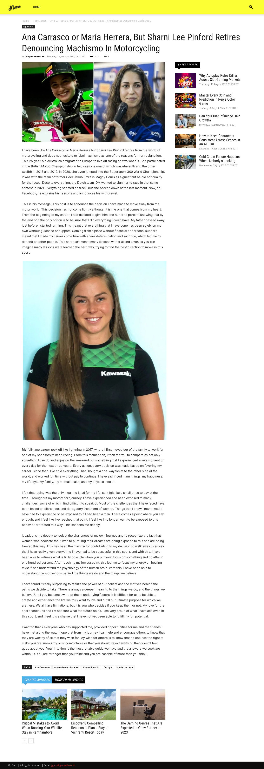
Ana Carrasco (42, 667)
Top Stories (39, 20)
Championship (91, 667)
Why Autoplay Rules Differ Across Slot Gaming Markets (219, 77)
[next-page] (31, 740)
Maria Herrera (125, 667)
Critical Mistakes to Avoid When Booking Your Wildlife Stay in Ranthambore (42, 727)
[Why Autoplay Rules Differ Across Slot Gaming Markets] (185, 80)
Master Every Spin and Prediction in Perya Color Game (217, 99)
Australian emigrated (66, 667)
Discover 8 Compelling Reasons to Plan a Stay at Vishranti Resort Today (89, 727)
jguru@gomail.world (63, 765)
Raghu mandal (35, 56)
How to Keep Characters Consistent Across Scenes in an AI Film (219, 140)
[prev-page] (24, 740)
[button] (251, 7)
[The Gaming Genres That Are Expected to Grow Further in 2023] (142, 704)
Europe (108, 667)
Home (37, 7)
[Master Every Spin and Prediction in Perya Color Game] (185, 100)
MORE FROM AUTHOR (68, 680)
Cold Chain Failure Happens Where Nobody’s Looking (219, 158)
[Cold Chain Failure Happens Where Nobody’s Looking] (185, 162)
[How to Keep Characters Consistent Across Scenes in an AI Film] (185, 141)
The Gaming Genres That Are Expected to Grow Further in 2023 (141, 727)
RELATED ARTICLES (37, 680)
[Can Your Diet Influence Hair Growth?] (185, 121)
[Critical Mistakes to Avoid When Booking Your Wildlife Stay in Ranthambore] (44, 704)
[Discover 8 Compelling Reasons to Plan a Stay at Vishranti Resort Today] (93, 704)
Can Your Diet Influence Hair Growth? (219, 118)
